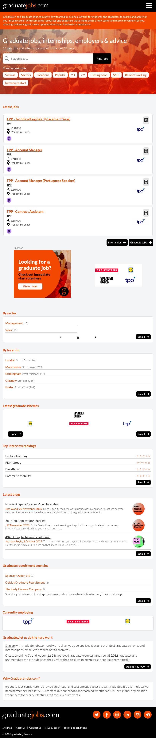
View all (10, 75)
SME (116, 75)
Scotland (22, 380)
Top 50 (13, 434)
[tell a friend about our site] (138, 715)
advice (118, 40)
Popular (60, 75)
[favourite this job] (146, 120)
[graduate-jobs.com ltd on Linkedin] (127, 715)
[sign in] (148, 715)
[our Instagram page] (117, 715)
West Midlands (30, 373)
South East (22, 360)
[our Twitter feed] (97, 715)
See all (141, 336)
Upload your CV (135, 666)
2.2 (83, 75)
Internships (114, 242)
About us (20, 727)
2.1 (73, 75)
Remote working (135, 75)
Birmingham (13, 373)
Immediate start (15, 83)
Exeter (9, 387)
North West (29, 367)
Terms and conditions (75, 727)
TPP (9, 123)
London (10, 360)
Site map (7, 727)
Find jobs (102, 58)
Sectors (26, 75)
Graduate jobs (21, 40)
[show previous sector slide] (60, 337)
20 (4, 48)
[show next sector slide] (95, 337)
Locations (43, 75)
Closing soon (99, 75)
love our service (67, 691)
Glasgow (11, 380)
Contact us (35, 727)
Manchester (13, 367)
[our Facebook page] (107, 715)
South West (21, 387)
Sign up (10, 645)
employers (89, 40)
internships (58, 40)
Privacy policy (52, 727)
